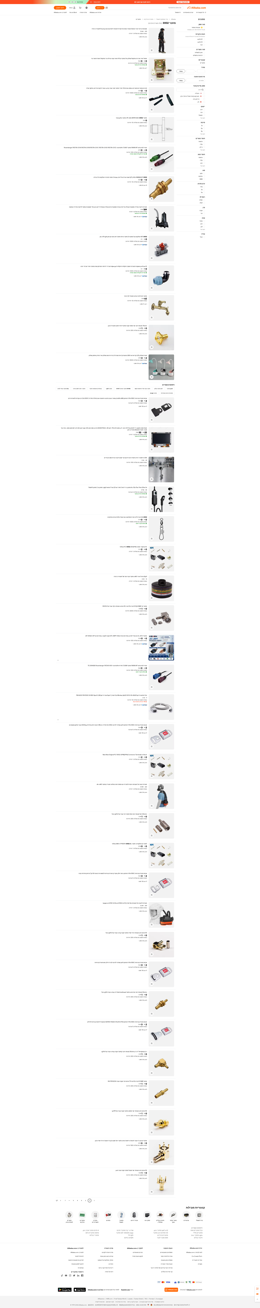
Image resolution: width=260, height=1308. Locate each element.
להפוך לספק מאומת (77, 1264)
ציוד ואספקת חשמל (162, 19)
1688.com (109, 1299)
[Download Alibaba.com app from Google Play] (65, 1290)
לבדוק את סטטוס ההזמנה (75, 1260)
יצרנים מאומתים (138, 1252)
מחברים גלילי (198, 1233)
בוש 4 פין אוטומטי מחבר (95, 388)
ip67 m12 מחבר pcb (161, 1230)
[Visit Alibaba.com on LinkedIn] (78, 1275)
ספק (141, 37)
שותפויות (80, 1268)
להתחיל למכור (79, 1256)
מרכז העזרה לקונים (107, 1252)
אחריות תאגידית (197, 1260)
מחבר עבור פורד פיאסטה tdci (142, 388)
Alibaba (173, 19)
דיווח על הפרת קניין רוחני (105, 1268)
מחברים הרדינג (162, 1235)
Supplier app (125, 1290)
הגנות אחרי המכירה (166, 1264)
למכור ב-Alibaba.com (77, 1252)
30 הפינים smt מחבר (160, 1233)
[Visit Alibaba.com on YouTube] (66, 1275)
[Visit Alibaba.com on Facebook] (82, 1275)
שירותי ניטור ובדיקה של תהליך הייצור (161, 1268)
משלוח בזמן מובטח (166, 1260)
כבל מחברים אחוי (196, 1230)
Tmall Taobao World (120, 1299)
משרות (200, 1264)
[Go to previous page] (94, 1200)
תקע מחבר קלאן (158, 388)
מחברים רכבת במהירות (167, 393)
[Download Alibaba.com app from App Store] (80, 1290)
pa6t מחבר (170, 388)
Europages (159, 1299)
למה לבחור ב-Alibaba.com (194, 1252)
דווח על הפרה (109, 1272)
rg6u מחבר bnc (197, 1235)
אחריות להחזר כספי (166, 1256)
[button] (106, 8)
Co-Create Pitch (197, 1256)
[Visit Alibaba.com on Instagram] (70, 1275)
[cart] (79, 8)
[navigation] (191, 610)
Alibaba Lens (191, 1290)
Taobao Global (138, 1299)
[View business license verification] (148, 1305)
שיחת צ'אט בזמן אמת (106, 1256)
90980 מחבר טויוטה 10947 (123, 388)
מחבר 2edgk (153, 393)
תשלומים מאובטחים (166, 1252)
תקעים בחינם (128, 1238)
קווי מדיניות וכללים (166, 1272)
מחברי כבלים (94, 1235)
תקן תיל (130, 1235)
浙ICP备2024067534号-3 (182, 1305)
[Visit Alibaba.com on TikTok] (62, 1275)
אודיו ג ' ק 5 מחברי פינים (125, 1230)
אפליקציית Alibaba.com (95, 1290)
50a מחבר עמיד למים (63, 388)
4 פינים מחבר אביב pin (91, 1230)
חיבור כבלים (198, 1238)
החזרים (111, 1264)
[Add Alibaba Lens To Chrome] (171, 1290)
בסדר (181, 71)
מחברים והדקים (148, 19)
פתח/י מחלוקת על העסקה (105, 1260)
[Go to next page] (60, 1200)
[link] (257, 1288)
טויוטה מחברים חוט (92, 1233)
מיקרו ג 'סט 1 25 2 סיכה (79, 388)
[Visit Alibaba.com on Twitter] (74, 1275)
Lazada (130, 1299)
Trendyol (151, 1299)
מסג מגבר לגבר (162, 1238)
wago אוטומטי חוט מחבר (124, 1233)
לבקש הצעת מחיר (137, 1256)
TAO (146, 1299)
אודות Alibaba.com (196, 1248)
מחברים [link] (138, 19)
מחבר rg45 (109, 388)
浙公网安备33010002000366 (163, 1305)
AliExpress (101, 1299)
